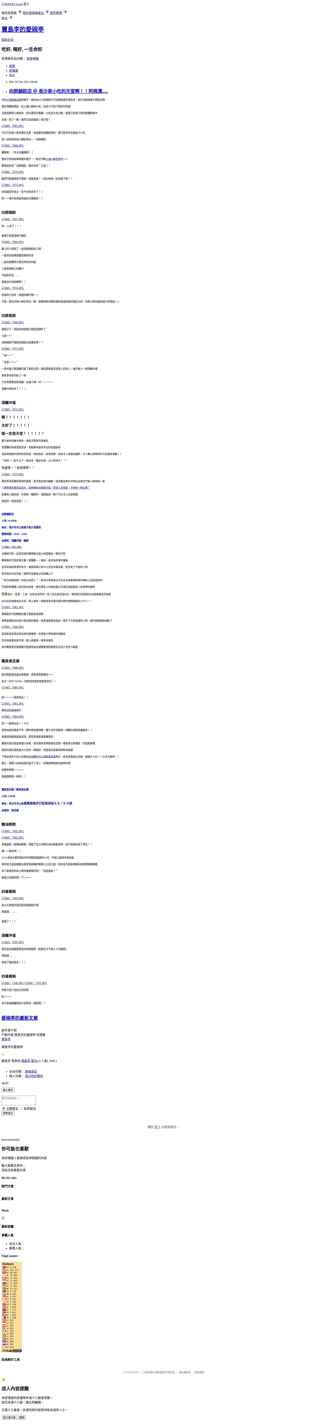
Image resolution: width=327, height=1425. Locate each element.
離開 (21, 1417)
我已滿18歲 (9, 1417)
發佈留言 (8, 1113)
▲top (5, 1082)
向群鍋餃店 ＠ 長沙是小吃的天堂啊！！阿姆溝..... (58, 91)
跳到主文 (8, 39)
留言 (34, 1061)
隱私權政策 (185, 1372)
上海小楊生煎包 (54, 159)
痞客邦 (25, 1061)
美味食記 (31, 1071)
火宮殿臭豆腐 (13, 99)
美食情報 (32, 58)
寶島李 (6, 1039)
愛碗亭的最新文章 (20, 1018)
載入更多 (8, 1090)
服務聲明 (199, 1372)
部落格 (13, 70)
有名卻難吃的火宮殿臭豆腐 (41, 756)
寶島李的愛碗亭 (23, 29)
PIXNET (135, 1372)
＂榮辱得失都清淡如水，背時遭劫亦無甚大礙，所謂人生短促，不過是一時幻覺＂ (46, 487)
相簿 (12, 66)
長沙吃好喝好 (34, 1076)
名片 (12, 75)
